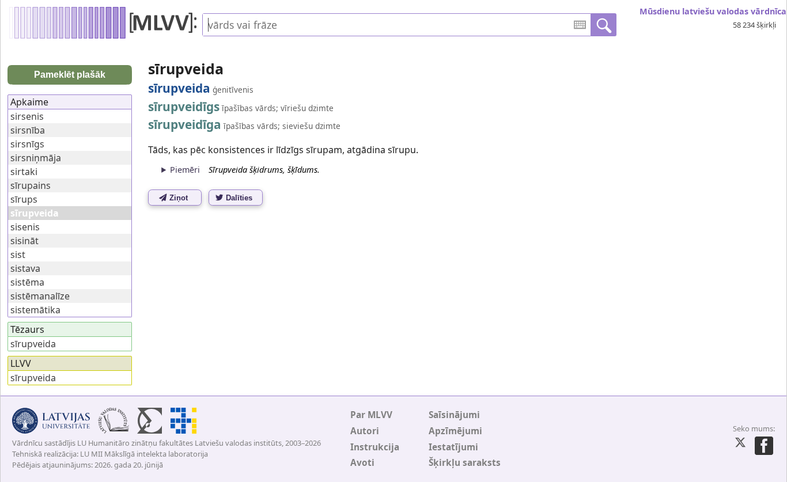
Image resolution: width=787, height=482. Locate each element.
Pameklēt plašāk (69, 74)
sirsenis (27, 116)
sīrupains (30, 185)
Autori (364, 431)
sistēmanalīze (40, 296)
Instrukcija (374, 447)
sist (17, 254)
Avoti (362, 463)
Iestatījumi (453, 447)
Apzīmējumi (455, 431)
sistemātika (35, 309)
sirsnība (27, 130)
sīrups (23, 199)
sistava (25, 268)
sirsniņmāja (35, 157)
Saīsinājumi (454, 415)
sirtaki (23, 171)
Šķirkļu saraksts (465, 463)
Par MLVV (371, 415)
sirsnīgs (27, 144)
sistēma (27, 282)
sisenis (25, 227)
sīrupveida (33, 343)
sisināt (24, 240)
